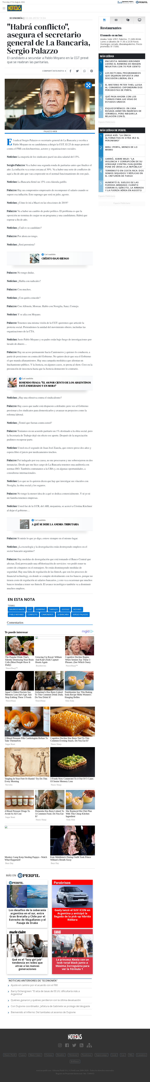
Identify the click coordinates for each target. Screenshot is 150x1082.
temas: (11, 605)
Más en (11, 875)
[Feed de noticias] (81, 1045)
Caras (22, 1055)
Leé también (50, 254)
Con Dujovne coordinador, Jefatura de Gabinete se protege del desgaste (50, 1006)
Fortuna (48, 1055)
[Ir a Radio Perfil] (126, 2)
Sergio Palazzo (80, 614)
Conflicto (33, 614)
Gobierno (40, 609)
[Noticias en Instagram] (60, 1045)
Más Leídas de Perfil (113, 130)
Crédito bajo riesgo (55, 258)
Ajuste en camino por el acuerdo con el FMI (34, 985)
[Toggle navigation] (4, 8)
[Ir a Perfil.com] (142, 2)
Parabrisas (86, 1055)
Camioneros (47, 614)
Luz (123, 1055)
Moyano (77, 609)
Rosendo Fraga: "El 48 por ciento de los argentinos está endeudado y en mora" (55, 384)
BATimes (75, 1061)
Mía (131, 1055)
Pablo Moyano (16, 614)
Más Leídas (107, 56)
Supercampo (101, 1055)
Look (114, 1055)
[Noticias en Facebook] (67, 1045)
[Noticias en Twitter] (74, 1045)
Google (65, 609)
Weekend (73, 1055)
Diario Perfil (9, 1055)
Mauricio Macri (16, 609)
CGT (30, 609)
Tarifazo (53, 609)
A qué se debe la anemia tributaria (55, 524)
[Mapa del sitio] (89, 1045)
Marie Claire (35, 1055)
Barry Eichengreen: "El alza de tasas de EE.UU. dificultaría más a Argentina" (45, 993)
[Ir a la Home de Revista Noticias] (14, 8)
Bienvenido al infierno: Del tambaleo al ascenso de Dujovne (43, 1012)
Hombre (60, 1055)
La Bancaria (63, 614)
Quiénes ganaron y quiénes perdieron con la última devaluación (46, 1000)
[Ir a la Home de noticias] (75, 1036)
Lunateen (141, 1055)
